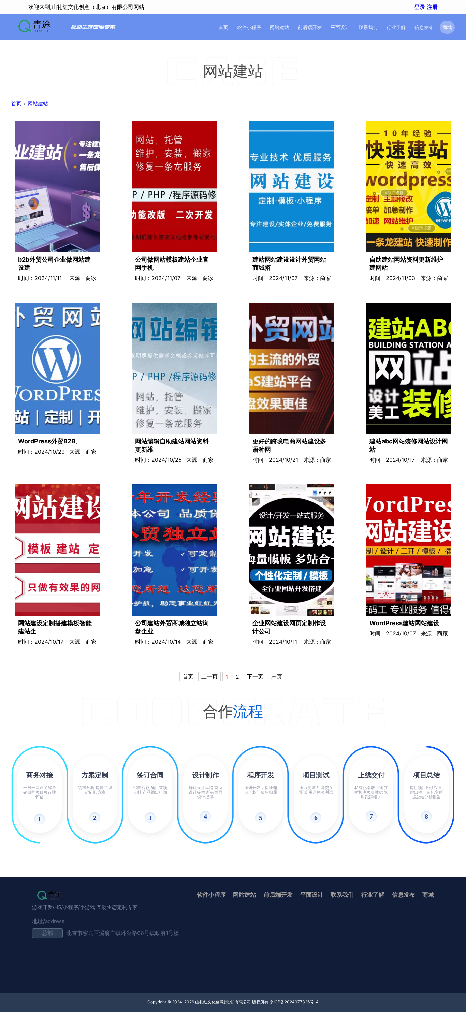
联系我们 (368, 27)
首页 (223, 27)
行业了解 (396, 27)
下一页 (255, 676)
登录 (420, 6)
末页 (276, 676)
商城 (447, 27)
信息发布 (424, 27)
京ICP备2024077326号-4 (294, 1001)
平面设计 (340, 27)
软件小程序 (249, 27)
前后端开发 (310, 27)
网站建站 (279, 27)
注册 (432, 6)
